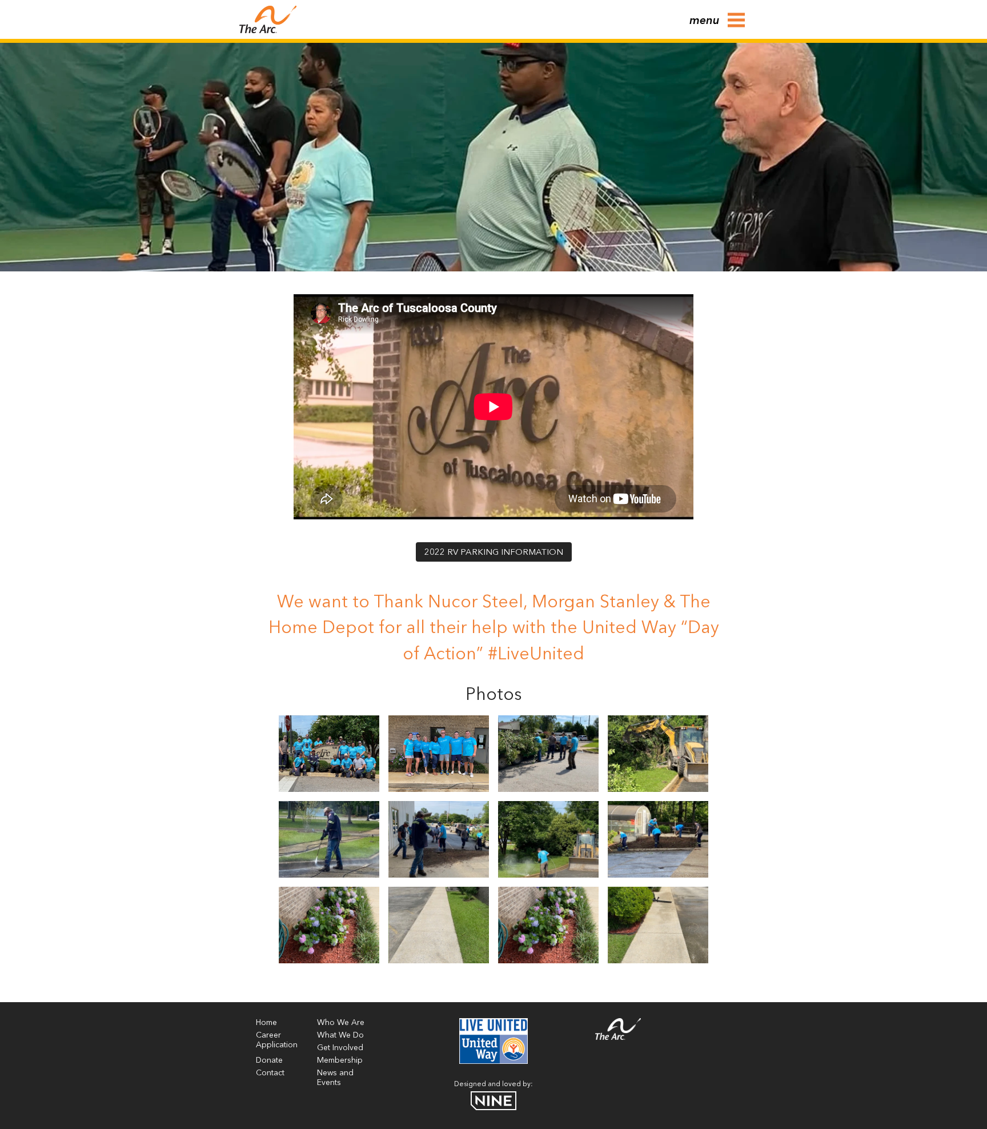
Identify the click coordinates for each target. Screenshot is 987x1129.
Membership (340, 1060)
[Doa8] (548, 925)
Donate (269, 1060)
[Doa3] (658, 753)
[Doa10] (658, 925)
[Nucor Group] (329, 753)
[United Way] (493, 1062)
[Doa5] (548, 839)
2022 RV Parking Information (493, 553)
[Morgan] (439, 753)
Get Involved (340, 1048)
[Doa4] (329, 839)
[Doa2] (548, 753)
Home (266, 1023)
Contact (270, 1073)
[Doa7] (658, 839)
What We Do (340, 1035)
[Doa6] (439, 839)
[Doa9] (439, 925)
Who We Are (340, 1023)
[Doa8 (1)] (329, 925)
